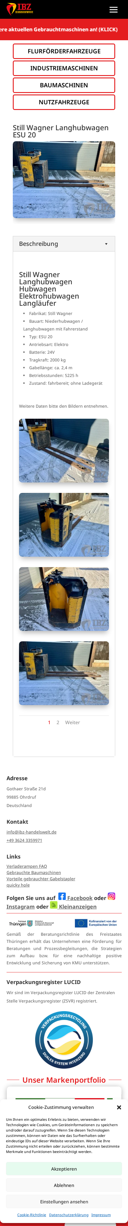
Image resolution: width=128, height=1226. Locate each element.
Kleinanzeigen (77, 906)
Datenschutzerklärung (68, 1214)
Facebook (79, 897)
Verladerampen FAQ (27, 866)
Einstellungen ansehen (64, 1202)
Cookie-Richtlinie (31, 1214)
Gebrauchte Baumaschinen (34, 872)
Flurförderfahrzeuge (64, 51)
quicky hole (18, 885)
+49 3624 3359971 (24, 840)
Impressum (101, 1214)
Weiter (72, 722)
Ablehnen (64, 1185)
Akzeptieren (64, 1169)
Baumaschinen (64, 85)
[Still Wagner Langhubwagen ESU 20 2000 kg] (64, 481)
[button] (119, 1107)
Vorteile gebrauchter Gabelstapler (41, 879)
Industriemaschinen (64, 68)
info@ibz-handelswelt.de (32, 832)
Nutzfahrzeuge (64, 102)
